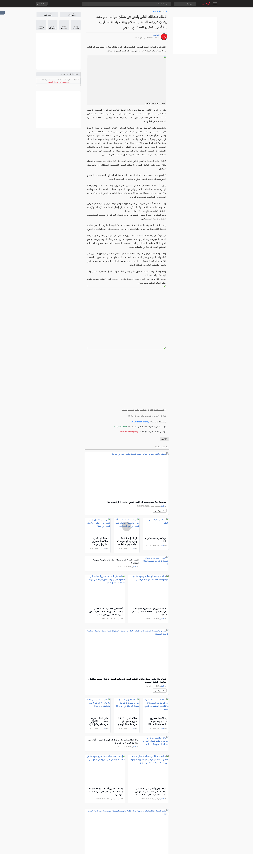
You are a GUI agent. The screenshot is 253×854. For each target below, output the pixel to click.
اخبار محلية (156, 11)
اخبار (162, 506)
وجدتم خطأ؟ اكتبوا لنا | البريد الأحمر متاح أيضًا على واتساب (144, 410)
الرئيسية (164, 11)
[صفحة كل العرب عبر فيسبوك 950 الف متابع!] (72, 4)
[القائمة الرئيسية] (215, 4)
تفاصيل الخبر (159, 511)
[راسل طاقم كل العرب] (61, 4)
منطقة (189, 4)
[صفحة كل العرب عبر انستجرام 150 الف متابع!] (77, 4)
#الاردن (164, 439)
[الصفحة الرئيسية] (206, 3)
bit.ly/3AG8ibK (120, 426)
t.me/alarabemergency (140, 421)
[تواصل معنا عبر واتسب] (56, 4)
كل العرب (156, 35)
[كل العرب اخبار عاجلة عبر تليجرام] (66, 4)
